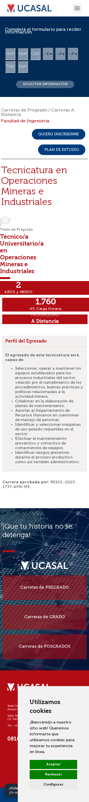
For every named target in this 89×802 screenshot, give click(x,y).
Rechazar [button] (53, 774)
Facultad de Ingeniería (25, 121)
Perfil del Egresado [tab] (26, 341)
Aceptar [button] (53, 764)
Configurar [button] (54, 784)
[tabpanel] (44, 408)
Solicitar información (45, 84)
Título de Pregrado (16, 229)
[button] (77, 8)
